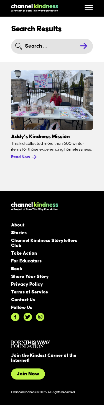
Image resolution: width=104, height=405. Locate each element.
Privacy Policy (27, 284)
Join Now (28, 374)
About (17, 225)
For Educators (26, 261)
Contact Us (23, 299)
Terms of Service (29, 292)
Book (16, 268)
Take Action (24, 253)
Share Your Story (30, 276)
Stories (19, 232)
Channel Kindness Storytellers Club (44, 243)
